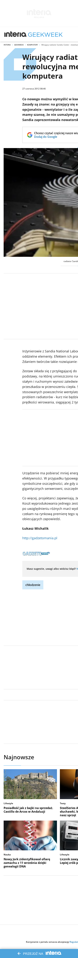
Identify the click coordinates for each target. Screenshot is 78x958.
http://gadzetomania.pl (39, 538)
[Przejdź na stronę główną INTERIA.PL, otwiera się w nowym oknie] (15, 34)
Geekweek (19, 44)
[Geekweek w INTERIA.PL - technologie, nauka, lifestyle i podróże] (45, 34)
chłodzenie (32, 585)
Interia (7, 44)
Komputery (32, 44)
